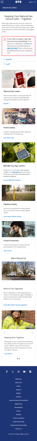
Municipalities (18, 407)
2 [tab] (19, 358)
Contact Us (18, 429)
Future (18, 386)
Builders (18, 393)
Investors (18, 389)
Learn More (8, 354)
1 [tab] (17, 358)
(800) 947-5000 (12, 48)
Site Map (18, 414)
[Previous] (4, 333)
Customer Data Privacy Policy (18, 425)
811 (7, 172)
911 (27, 44)
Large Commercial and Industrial (18, 400)
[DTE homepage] (18, 3)
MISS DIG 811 (17, 172)
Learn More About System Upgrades (15, 305)
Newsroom (18, 379)
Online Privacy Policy (18, 421)
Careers (18, 411)
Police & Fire (18, 382)
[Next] (32, 333)
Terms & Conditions (18, 418)
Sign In (31, 2)
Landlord (18, 397)
